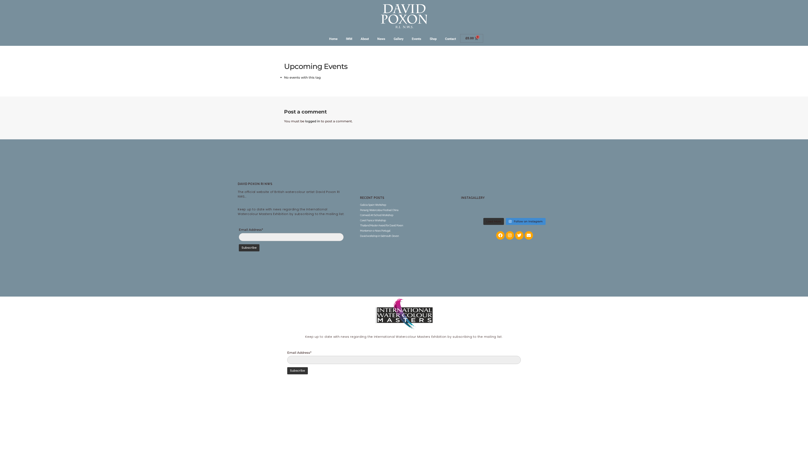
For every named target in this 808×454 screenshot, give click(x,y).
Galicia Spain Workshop (373, 204)
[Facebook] (500, 235)
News (381, 39)
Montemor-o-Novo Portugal (375, 230)
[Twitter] (519, 235)
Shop (433, 39)
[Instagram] (510, 235)
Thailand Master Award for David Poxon (381, 225)
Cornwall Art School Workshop (376, 215)
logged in (312, 121)
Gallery (398, 39)
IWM (349, 39)
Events (416, 39)
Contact (450, 39)
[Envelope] (529, 235)
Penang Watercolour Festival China (379, 210)
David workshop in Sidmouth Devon (379, 236)
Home (333, 39)
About (365, 39)
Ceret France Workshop (373, 220)
